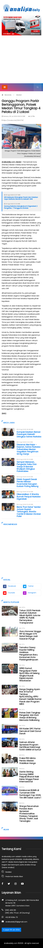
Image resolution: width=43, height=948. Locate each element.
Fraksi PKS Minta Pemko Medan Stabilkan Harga (27, 760)
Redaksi (8, 872)
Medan (19, 95)
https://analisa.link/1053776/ (13, 120)
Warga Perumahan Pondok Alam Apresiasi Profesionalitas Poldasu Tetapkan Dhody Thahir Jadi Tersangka (29, 813)
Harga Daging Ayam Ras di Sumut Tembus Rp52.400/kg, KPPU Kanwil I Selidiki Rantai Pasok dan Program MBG (30, 696)
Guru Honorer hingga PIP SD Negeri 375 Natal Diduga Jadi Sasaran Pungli (30, 635)
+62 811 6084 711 (11, 917)
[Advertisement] (21, 60)
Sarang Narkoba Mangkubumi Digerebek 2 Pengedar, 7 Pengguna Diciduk (20, 207)
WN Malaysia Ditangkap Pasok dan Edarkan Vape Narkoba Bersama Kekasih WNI (21, 198)
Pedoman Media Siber (14, 876)
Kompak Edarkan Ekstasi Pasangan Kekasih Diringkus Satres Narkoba (29, 434)
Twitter (31, 586)
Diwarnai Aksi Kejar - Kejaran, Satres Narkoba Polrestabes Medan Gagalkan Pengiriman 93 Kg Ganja (28, 449)
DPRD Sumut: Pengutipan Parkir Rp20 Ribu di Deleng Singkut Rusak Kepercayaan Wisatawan (29, 674)
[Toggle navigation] (4, 87)
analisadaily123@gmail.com (16, 922)
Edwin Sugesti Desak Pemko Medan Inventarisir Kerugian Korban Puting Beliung (27, 483)
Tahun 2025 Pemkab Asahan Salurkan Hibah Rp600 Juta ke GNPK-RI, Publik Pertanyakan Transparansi (29, 616)
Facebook (12, 586)
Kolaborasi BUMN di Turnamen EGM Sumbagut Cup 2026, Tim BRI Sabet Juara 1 (30, 794)
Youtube (11, 593)
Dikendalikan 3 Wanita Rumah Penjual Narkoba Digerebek (28, 496)
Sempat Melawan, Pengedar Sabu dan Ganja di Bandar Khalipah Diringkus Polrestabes (27, 467)
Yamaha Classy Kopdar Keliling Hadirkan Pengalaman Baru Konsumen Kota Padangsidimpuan (28, 653)
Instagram (32, 593)
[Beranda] (21, 8)
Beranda (8, 95)
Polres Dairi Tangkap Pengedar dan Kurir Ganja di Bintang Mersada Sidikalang (29, 716)
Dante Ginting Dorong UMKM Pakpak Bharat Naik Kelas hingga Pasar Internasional (29, 776)
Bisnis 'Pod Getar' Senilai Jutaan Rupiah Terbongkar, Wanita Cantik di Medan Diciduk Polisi (29, 512)
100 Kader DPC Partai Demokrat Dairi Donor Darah (30, 731)
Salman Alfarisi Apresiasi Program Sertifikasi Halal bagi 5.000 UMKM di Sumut (30, 746)
